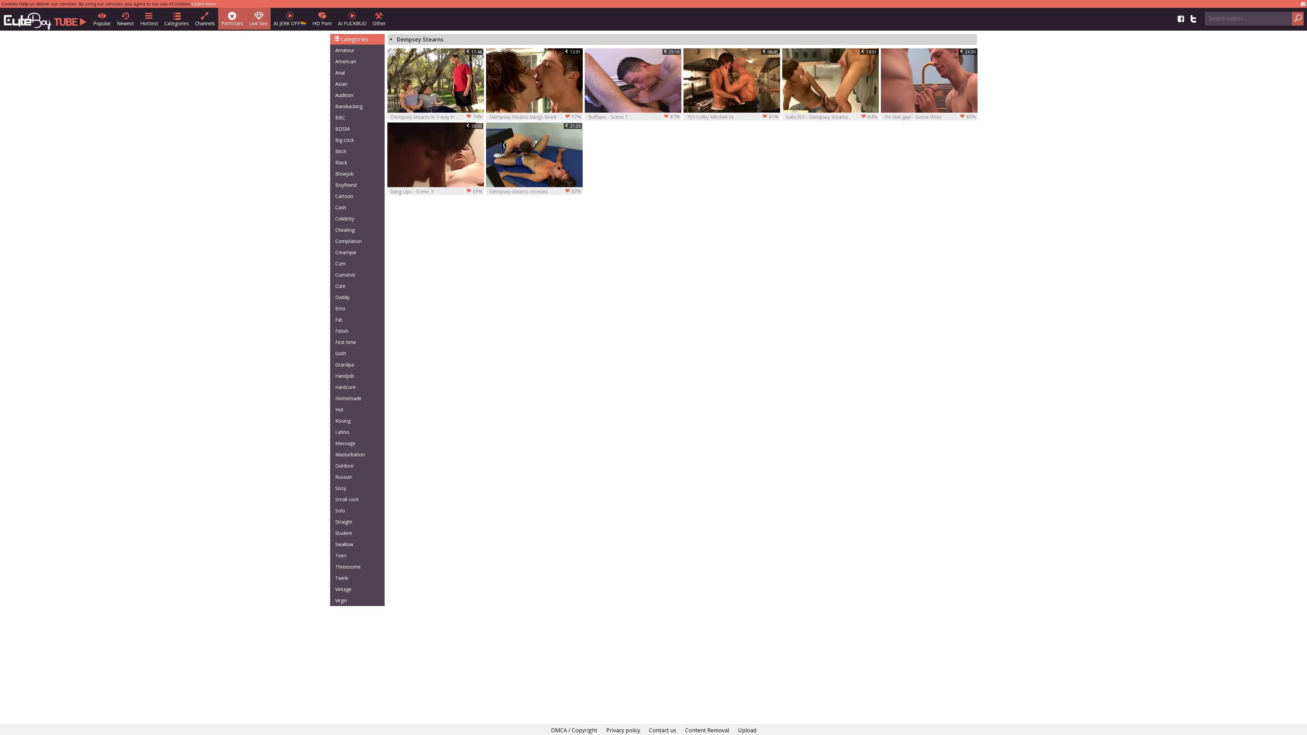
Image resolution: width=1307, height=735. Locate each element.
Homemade (348, 398)
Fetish (342, 331)
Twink (341, 578)
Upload (747, 730)
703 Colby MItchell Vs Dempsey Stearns (732, 116)
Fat (338, 319)
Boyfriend (346, 185)
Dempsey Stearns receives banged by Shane (535, 191)
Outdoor (344, 465)
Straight (343, 522)
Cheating (345, 230)
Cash (340, 207)
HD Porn (322, 23)
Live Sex (258, 23)
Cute (340, 286)
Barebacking (348, 106)
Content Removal (707, 730)
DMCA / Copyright (574, 730)
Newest (125, 23)
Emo (340, 308)
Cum (340, 263)
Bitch (340, 151)
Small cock (347, 499)
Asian (341, 84)
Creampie (345, 252)
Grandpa (344, 364)
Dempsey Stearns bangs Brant (535, 116)
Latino (342, 432)
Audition (344, 95)
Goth (340, 353)
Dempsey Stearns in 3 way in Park (436, 116)
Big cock (344, 140)
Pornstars (232, 23)
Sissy (340, 488)
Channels (205, 23)
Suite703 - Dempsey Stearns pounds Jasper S (831, 116)
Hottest (149, 23)
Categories (176, 23)
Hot (339, 409)
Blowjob (344, 173)
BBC (340, 117)
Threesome (348, 567)
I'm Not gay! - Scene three (930, 116)
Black (341, 162)
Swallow (344, 544)
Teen (340, 555)
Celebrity (344, 218)
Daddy (342, 297)
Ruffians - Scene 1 (634, 116)
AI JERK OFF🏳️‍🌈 (290, 23)
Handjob (344, 376)
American (345, 61)
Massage (345, 443)
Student (343, 533)
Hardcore (345, 387)
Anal (340, 72)
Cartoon (344, 196)
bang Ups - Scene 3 (436, 191)
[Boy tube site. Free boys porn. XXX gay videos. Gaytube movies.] (45, 19)
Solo (340, 510)
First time (345, 342)
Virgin (341, 600)
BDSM (342, 129)
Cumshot (345, 275)
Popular (102, 23)
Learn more (204, 4)
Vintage (343, 589)
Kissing (343, 421)
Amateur (344, 50)
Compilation (348, 241)
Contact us (662, 730)
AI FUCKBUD (352, 23)
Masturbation (350, 454)
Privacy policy (623, 730)
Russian (343, 477)
